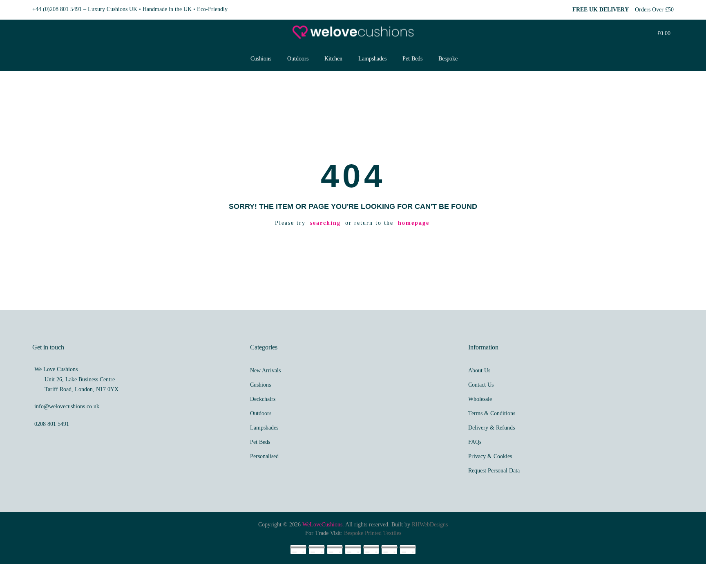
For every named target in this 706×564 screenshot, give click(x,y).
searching (325, 223)
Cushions (260, 59)
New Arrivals (265, 370)
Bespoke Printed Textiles (372, 533)
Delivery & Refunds (491, 428)
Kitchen (333, 59)
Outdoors (297, 59)
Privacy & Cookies (490, 456)
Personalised (264, 456)
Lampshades (372, 59)
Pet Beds (412, 59)
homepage (413, 223)
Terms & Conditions (491, 413)
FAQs (474, 442)
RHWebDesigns (430, 524)
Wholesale (480, 399)
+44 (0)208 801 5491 (57, 9)
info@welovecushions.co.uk (66, 406)
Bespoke (448, 59)
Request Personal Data (494, 471)
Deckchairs (262, 399)
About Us (479, 370)
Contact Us (481, 385)
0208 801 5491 (51, 424)
